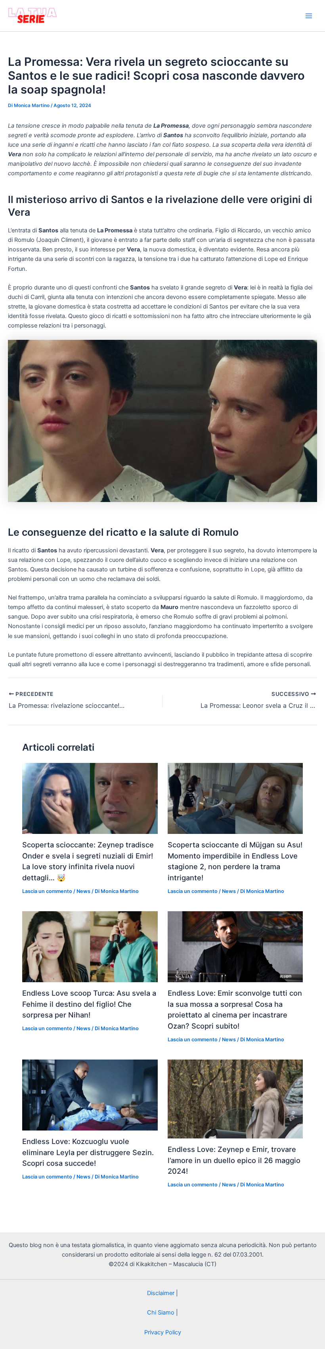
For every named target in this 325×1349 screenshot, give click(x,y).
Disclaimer (160, 1293)
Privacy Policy (162, 1332)
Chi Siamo (160, 1312)
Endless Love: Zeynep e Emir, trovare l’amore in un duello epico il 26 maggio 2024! (234, 1160)
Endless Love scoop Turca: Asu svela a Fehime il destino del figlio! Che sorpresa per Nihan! (89, 1004)
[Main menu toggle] (308, 16)
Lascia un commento (47, 891)
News (83, 891)
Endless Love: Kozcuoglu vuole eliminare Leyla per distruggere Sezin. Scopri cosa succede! (88, 1152)
